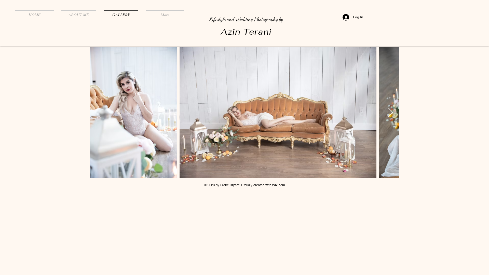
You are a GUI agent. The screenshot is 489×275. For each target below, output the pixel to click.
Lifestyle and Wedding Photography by (246, 19)
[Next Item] (390, 113)
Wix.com (278, 185)
